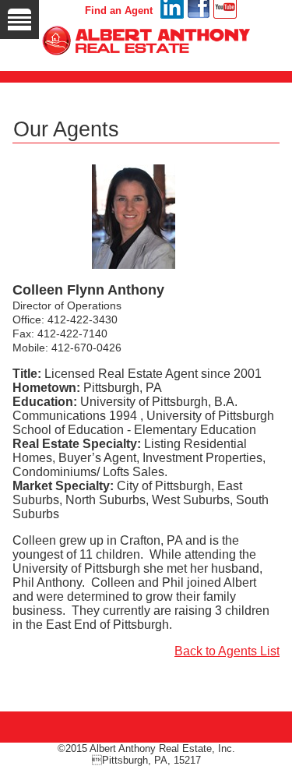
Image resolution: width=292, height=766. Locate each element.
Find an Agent (119, 10)
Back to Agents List (227, 651)
